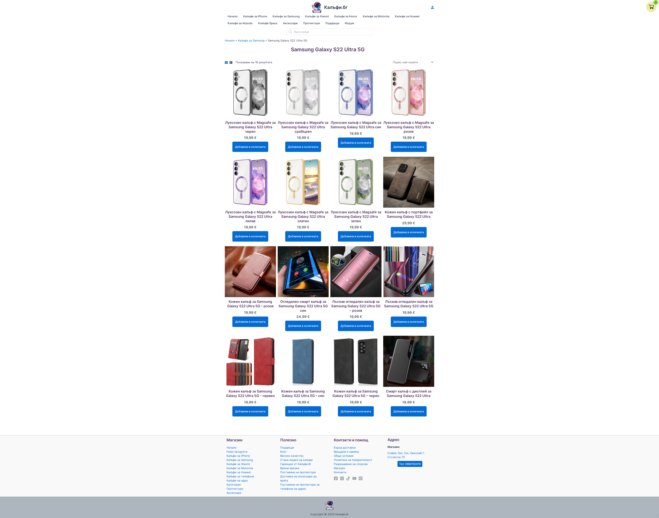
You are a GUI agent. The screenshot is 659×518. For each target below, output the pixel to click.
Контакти (340, 472)
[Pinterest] (361, 478)
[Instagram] (342, 478)
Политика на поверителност (353, 460)
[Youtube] (354, 478)
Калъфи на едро (237, 480)
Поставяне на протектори (298, 472)
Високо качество (292, 455)
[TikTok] (348, 478)
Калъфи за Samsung (240, 460)
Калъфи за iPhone (238, 455)
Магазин (339, 468)
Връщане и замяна (346, 451)
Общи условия (344, 455)
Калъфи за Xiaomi (238, 464)
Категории (234, 484)
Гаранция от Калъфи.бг (295, 464)
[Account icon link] (432, 7)
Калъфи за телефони (240, 476)
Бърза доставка (345, 447)
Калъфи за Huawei (239, 472)
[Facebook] (336, 478)
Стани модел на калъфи (296, 460)
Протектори (235, 488)
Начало (231, 447)
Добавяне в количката (250, 146)
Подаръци (287, 447)
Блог (283, 451)
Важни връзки (289, 468)
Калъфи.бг (336, 7)
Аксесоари (234, 493)
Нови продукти (237, 451)
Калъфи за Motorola (240, 468)
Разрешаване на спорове (351, 464)
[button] (409, 464)
